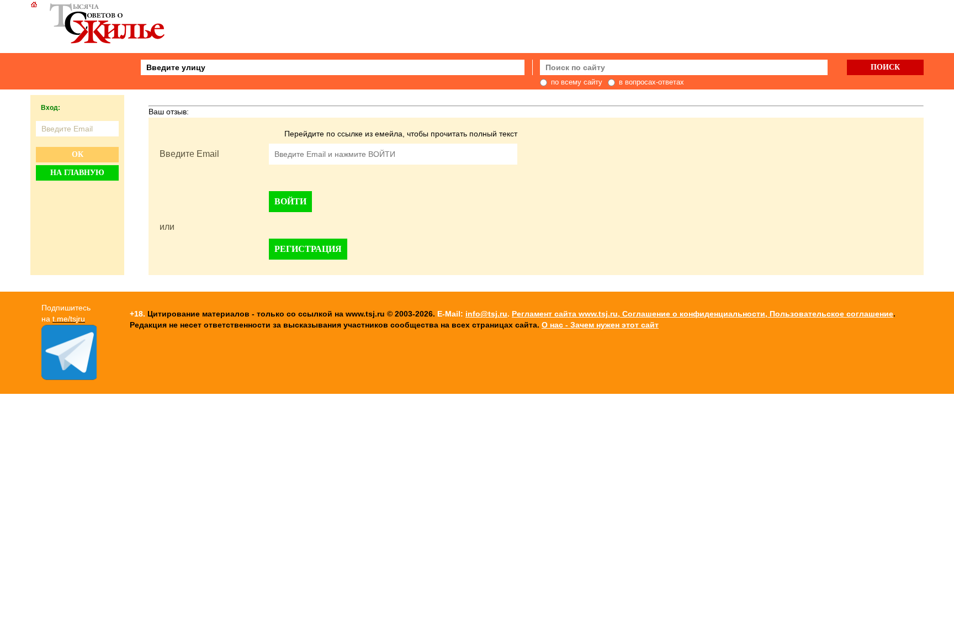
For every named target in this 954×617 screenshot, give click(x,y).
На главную (77, 172)
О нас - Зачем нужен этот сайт (600, 324)
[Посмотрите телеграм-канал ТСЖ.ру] (69, 377)
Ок (77, 154)
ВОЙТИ (290, 201)
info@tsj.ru (486, 313)
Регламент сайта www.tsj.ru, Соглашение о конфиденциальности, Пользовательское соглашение (702, 313)
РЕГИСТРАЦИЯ (308, 249)
